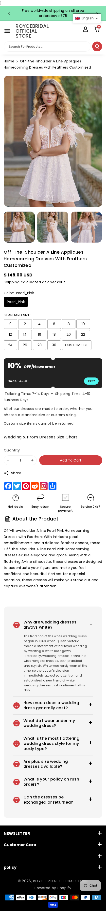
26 (25, 345)
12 (10, 334)
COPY (91, 380)
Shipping (12, 282)
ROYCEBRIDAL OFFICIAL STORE (60, 881)
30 (54, 345)
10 (83, 323)
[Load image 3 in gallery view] (86, 227)
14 (25, 334)
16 (39, 334)
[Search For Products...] (97, 46)
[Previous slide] (9, 13)
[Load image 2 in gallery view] (52, 227)
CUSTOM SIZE (76, 345)
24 (10, 345)
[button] (7, 31)
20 (69, 334)
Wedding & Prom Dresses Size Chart (41, 437)
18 (54, 334)
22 (83, 334)
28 (39, 345)
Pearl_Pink (16, 301)
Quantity (12, 450)
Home (9, 61)
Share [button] (16, 473)
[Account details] (85, 29)
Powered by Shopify (53, 887)
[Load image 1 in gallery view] (19, 227)
